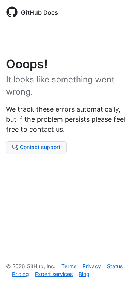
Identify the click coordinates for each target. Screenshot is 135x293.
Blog (84, 274)
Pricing (20, 274)
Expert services (54, 274)
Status (115, 266)
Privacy (91, 266)
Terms (69, 266)
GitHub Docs (39, 12)
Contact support (40, 147)
